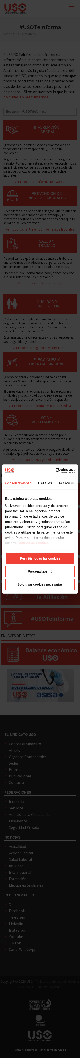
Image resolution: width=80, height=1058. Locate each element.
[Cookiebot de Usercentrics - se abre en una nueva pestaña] (56, 471)
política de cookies (33, 543)
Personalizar (37, 571)
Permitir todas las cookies (40, 558)
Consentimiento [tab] (18, 483)
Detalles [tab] (45, 483)
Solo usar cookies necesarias (40, 584)
